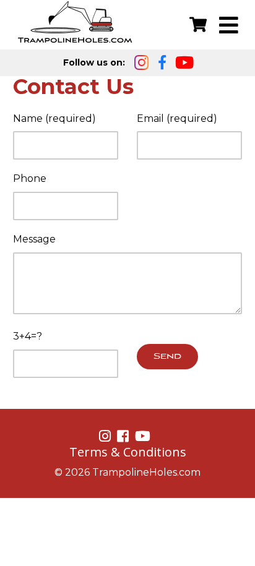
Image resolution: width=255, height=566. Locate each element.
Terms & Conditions (127, 452)
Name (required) (54, 118)
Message (34, 239)
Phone (29, 178)
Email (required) (177, 118)
